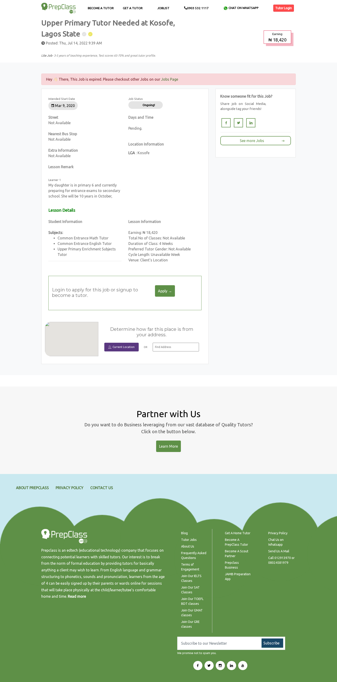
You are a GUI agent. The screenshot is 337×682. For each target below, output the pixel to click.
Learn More (168, 446)
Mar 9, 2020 (64, 106)
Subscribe (271, 643)
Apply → (165, 291)
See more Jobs (252, 141)
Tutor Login (283, 8)
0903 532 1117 (198, 8)
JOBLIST (163, 8)
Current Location (124, 346)
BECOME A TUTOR (101, 8)
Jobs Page (169, 79)
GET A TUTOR (133, 8)
